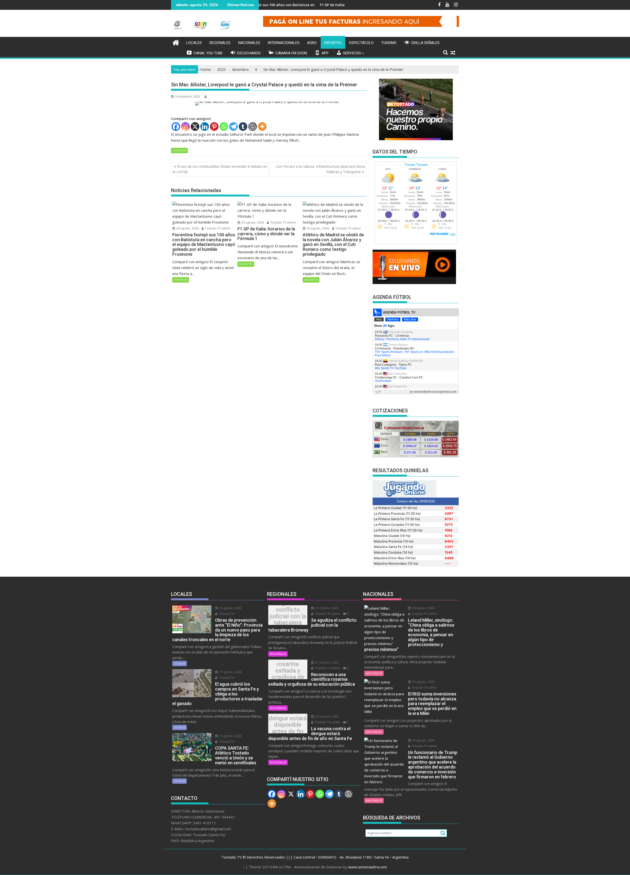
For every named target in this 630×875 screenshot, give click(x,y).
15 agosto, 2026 (229, 736)
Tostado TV (226, 614)
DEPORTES (333, 43)
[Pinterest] (214, 126)
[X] (195, 126)
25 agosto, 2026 (229, 608)
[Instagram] (185, 126)
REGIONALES (220, 43)
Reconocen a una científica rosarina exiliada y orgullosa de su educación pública (288, 670)
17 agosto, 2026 (229, 672)
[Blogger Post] (252, 126)
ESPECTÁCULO (361, 43)
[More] (262, 126)
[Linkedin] (204, 126)
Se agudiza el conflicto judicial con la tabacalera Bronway (287, 616)
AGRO (312, 43)
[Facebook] (176, 126)
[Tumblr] (243, 126)
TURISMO (388, 43)
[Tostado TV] (175, 42)
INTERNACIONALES (283, 43)
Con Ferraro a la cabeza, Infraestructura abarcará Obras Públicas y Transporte (320, 169)
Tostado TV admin (217, 228)
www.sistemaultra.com (367, 866)
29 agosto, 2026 (187, 228)
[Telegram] (233, 126)
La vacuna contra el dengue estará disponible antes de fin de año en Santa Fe (288, 725)
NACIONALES (249, 43)
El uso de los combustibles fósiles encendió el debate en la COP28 (220, 169)
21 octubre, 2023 (326, 608)
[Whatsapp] (224, 126)
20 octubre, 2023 (326, 716)
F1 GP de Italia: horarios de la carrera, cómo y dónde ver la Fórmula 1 (341, 4)
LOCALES (194, 43)
